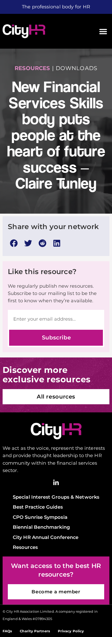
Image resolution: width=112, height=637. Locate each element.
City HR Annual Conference (45, 537)
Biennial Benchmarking (41, 527)
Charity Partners (35, 631)
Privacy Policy (71, 631)
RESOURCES (32, 68)
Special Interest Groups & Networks (56, 497)
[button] (103, 31)
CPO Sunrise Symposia (40, 517)
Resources (25, 547)
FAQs (7, 631)
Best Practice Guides (38, 507)
